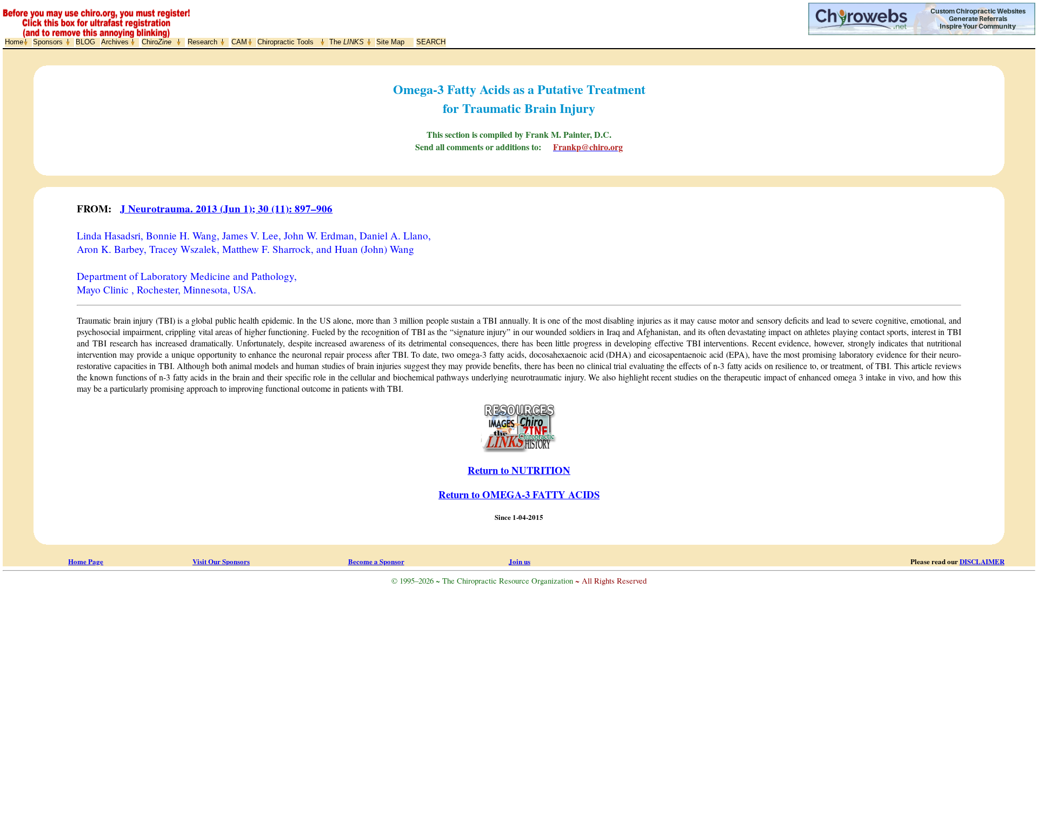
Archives (115, 42)
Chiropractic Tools (285, 42)
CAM (239, 42)
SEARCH (430, 42)
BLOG (85, 42)
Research (202, 42)
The (346, 42)
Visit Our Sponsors (221, 561)
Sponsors (48, 42)
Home (14, 42)
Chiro (156, 42)
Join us (519, 561)
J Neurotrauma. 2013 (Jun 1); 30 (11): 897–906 (226, 208)
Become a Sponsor (376, 561)
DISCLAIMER (982, 561)
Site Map (390, 42)
